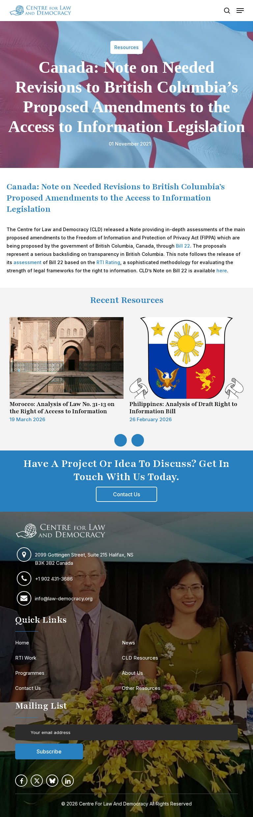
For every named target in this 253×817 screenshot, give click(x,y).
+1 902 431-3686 (54, 579)
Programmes (29, 673)
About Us (132, 673)
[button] (240, 10)
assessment (28, 262)
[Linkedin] (68, 781)
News (128, 643)
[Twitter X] (37, 781)
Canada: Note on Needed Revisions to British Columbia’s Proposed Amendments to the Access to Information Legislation (116, 198)
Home (22, 643)
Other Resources (141, 688)
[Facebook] (21, 781)
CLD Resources (140, 658)
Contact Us (28, 688)
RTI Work (25, 658)
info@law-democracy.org (64, 598)
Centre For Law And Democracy (113, 803)
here (221, 270)
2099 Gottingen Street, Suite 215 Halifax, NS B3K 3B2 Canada (84, 559)
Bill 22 (183, 246)
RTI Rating (108, 262)
